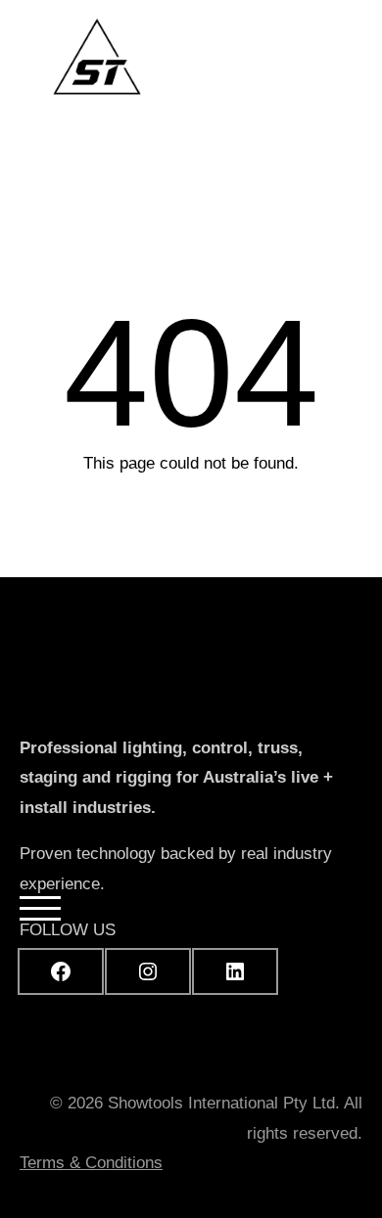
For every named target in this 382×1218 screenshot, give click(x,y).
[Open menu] (341, 74)
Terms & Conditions (91, 1162)
